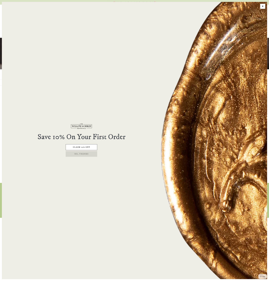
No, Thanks (81, 154)
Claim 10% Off (81, 147)
